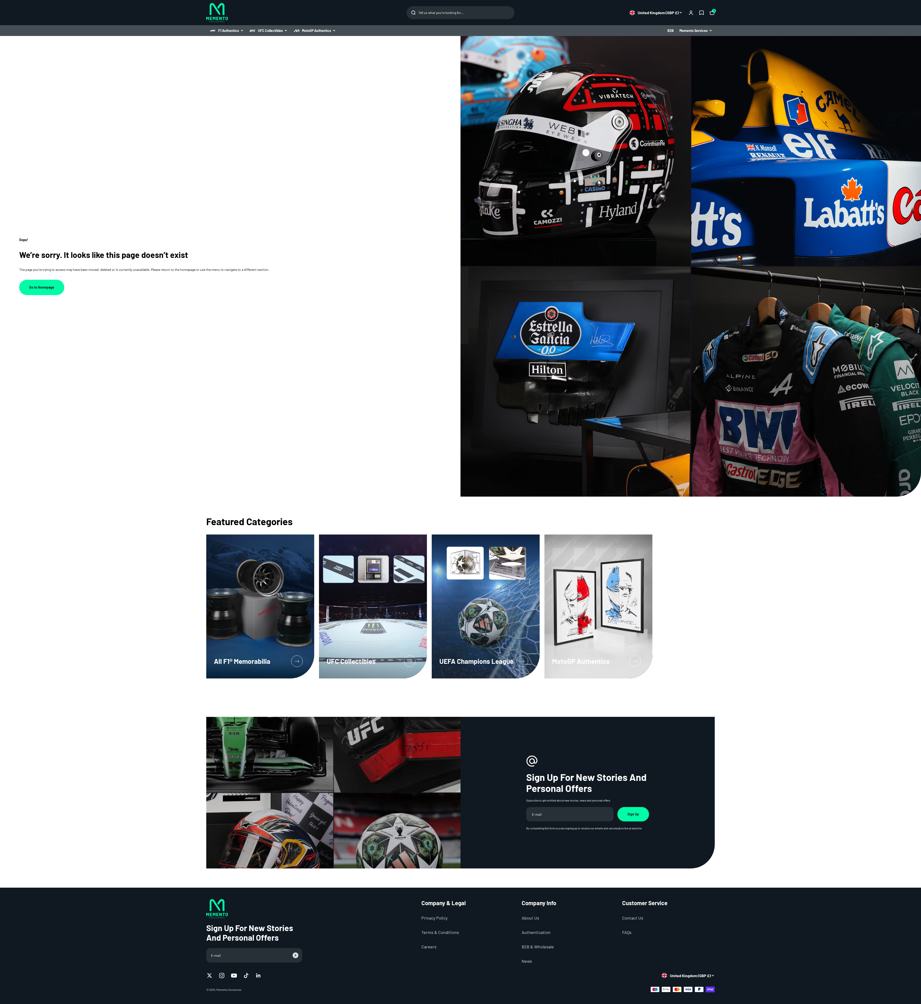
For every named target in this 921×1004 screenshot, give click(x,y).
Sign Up (633, 814)
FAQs (627, 932)
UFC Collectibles (270, 31)
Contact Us (632, 918)
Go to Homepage (41, 287)
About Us (530, 918)
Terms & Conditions (440, 932)
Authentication (536, 932)
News (527, 961)
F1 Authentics (228, 31)
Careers (429, 946)
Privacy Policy (434, 918)
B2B (670, 31)
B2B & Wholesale (538, 946)
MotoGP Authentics (316, 31)
